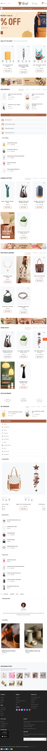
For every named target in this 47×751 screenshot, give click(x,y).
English (3, 3)
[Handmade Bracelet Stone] (4, 547)
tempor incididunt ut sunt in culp (32, 651)
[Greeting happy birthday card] (4, 170)
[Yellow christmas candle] (4, 144)
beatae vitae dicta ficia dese (8, 651)
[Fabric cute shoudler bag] (23, 478)
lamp (17, 594)
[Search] (45, 8)
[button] (1, 8)
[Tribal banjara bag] (4, 534)
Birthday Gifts (21, 89)
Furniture (38, 89)
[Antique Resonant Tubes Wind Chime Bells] (4, 567)
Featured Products (42, 178)
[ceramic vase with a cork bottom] (4, 581)
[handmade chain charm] (4, 528)
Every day (33, 89)
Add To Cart (23, 509)
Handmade (12, 594)
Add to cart (7, 71)
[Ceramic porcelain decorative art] (4, 574)
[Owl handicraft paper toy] (4, 151)
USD (8, 3)
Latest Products (28, 178)
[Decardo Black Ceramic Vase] (4, 587)
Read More (4, 652)
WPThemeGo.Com (32, 746)
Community (4, 649)
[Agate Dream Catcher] (4, 561)
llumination (44, 89)
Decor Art (27, 89)
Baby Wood (6, 594)
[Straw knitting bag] (4, 541)
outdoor (22, 594)
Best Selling (35, 178)
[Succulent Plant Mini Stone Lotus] (4, 521)
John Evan (23, 609)
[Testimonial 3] (23, 605)
